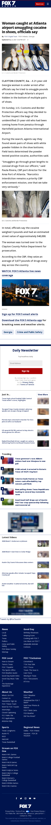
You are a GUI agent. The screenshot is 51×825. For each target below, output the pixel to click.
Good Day (29, 629)
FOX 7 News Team (9, 704)
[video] (43, 543)
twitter (21, 798)
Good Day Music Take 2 (10, 680)
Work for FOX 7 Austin (10, 707)
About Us (7, 692)
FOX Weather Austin (9, 673)
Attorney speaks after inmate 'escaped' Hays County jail (18, 574)
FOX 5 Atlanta (23, 37)
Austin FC (5, 733)
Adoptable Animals (31, 644)
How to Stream (8, 661)
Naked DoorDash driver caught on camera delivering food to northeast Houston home (18, 442)
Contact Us (6, 698)
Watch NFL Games (9, 754)
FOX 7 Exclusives (32, 658)
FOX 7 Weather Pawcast (29, 696)
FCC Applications (8, 718)
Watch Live (40, 4)
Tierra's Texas (7, 664)
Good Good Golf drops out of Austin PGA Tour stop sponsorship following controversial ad (31, 502)
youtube (30, 798)
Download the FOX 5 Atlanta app (22, 320)
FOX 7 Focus (28, 667)
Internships (6, 710)
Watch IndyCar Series (10, 770)
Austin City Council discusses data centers (17, 562)
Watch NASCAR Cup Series (9, 766)
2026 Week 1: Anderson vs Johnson (14, 541)
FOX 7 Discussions (31, 679)
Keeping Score (29, 635)
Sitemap (5, 652)
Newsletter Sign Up (9, 701)
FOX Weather (29, 713)
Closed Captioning (9, 712)
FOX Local (7, 658)
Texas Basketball (8, 742)
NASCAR (5, 739)
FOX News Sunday (9, 649)
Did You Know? (29, 716)
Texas (4, 638)
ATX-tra (26, 681)
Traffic (4, 635)
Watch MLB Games (9, 762)
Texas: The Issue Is (31, 670)
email (34, 798)
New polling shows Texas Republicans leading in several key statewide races (32, 492)
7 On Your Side (29, 664)
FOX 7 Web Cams (30, 710)
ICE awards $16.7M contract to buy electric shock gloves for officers (18, 431)
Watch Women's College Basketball (9, 779)
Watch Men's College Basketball (10, 774)
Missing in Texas (30, 676)
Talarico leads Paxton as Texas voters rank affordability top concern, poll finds (29, 481)
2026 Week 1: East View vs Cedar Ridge (16, 552)
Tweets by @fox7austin (10, 619)
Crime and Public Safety (29, 332)
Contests (27, 647)
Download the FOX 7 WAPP (32, 701)
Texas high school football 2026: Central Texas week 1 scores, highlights (17, 399)
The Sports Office (8, 670)
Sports (5, 727)
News (5, 629)
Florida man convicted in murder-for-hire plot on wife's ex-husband (17, 421)
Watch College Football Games (11, 758)
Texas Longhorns (8, 730)
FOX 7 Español (7, 667)
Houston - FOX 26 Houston (30, 734)
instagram (25, 798)
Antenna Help (7, 721)
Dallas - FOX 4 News (31, 730)
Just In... (6, 394)
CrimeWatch (28, 661)
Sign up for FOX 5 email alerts (20, 314)
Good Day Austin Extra (10, 676)
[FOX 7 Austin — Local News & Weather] (9, 4)
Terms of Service (27, 384)
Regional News (31, 727)
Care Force (28, 673)
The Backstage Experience (7, 685)
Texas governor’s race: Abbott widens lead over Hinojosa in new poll (30, 461)
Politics (4, 641)
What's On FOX (8, 695)
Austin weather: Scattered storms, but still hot (18, 585)
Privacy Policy (28, 382)
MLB (4, 736)
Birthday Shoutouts (31, 632)
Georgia (31, 37)
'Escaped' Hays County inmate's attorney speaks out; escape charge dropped (17, 410)
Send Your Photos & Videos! (31, 706)
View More (43, 394)
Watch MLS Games (9, 786)
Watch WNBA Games (10, 783)
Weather (28, 692)
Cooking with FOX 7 (31, 638)
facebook (16, 798)
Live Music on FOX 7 (31, 641)
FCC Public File (7, 715)
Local (4, 632)
